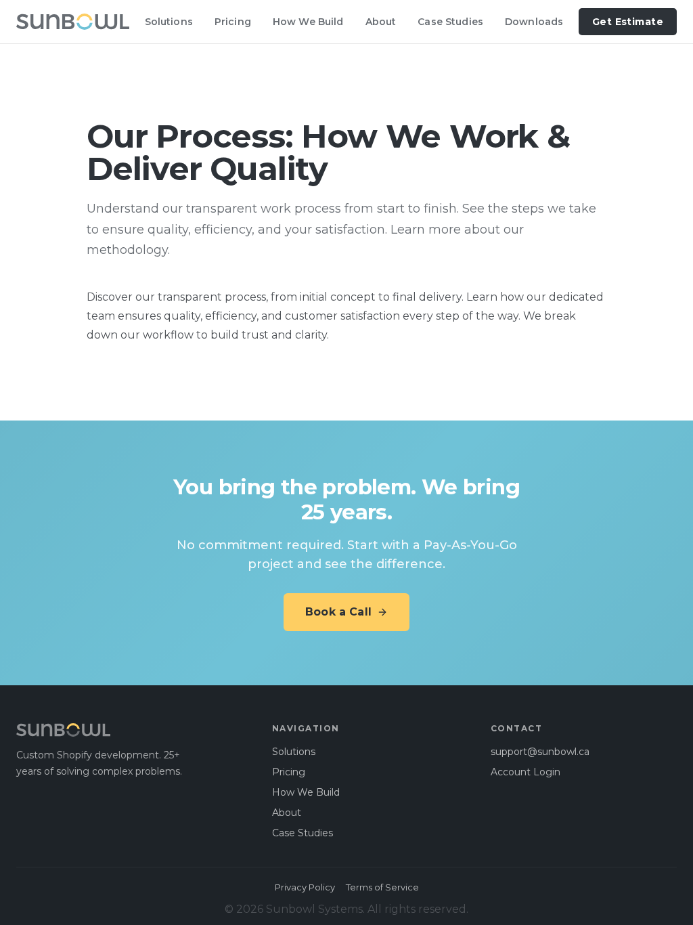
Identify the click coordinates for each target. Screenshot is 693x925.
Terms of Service (382, 887)
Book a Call (338, 611)
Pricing (233, 22)
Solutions (169, 22)
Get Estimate (627, 22)
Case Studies (450, 22)
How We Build (308, 22)
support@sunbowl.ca (540, 752)
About (381, 22)
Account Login (525, 772)
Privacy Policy (305, 887)
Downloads (534, 22)
